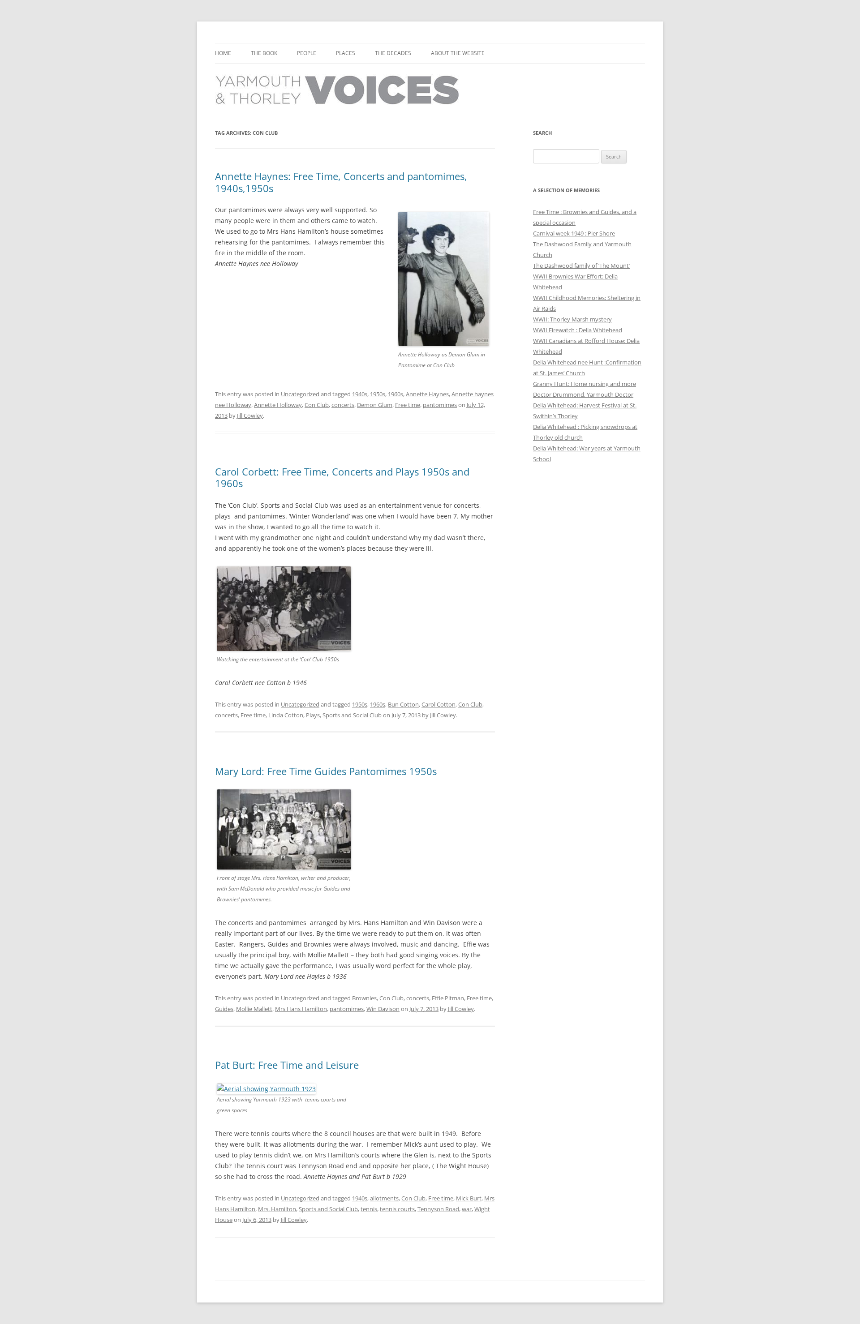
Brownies (364, 998)
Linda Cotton (285, 715)
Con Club (317, 405)
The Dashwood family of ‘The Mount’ (581, 265)
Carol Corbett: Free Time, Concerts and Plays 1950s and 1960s (342, 477)
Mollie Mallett (254, 1009)
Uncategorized (300, 394)
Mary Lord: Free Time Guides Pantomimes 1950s (326, 771)
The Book (264, 53)
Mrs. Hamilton (277, 1209)
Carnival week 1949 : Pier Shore (574, 233)
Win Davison (383, 1009)
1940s (359, 394)
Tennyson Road (438, 1209)
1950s (377, 394)
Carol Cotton (438, 704)
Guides (224, 1009)
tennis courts (397, 1209)
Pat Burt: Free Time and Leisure (287, 1064)
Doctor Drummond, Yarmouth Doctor (583, 394)
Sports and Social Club (352, 715)
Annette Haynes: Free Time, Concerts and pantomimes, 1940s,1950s (341, 181)
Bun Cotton (403, 704)
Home (223, 53)
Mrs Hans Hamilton (301, 1009)
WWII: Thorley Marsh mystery (572, 319)
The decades (393, 53)
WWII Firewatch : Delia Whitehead (577, 330)
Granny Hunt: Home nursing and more (584, 384)
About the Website (458, 53)
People (306, 53)
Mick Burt (469, 1198)
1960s (395, 394)
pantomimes (440, 405)
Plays (313, 715)
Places (345, 53)
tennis (369, 1209)
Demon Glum (374, 405)
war (467, 1209)
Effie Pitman (448, 998)
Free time (407, 405)
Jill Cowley (250, 415)
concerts (342, 405)
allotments (384, 1198)
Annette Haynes (427, 394)
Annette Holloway (278, 405)
